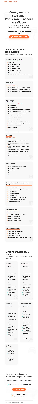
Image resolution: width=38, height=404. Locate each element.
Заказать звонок (20, 389)
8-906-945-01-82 (20, 37)
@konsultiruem (27, 384)
